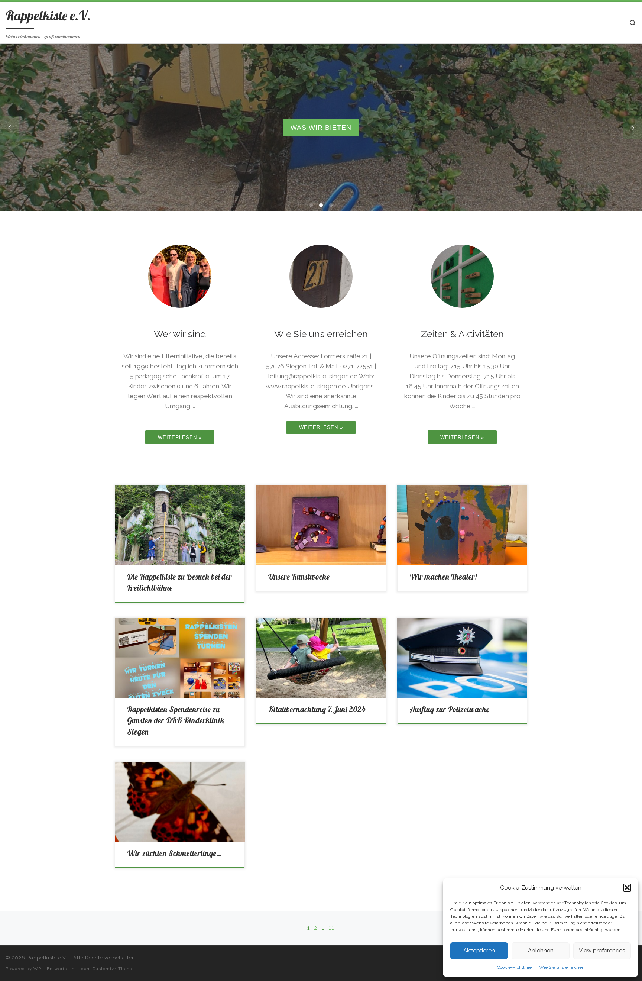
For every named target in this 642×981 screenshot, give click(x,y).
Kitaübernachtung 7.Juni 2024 (317, 709)
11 (331, 928)
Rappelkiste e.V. (47, 958)
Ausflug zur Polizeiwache (449, 709)
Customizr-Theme (113, 968)
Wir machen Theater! (443, 576)
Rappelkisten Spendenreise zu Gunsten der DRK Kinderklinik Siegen (175, 720)
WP (37, 968)
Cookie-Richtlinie (514, 967)
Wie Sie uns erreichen (561, 967)
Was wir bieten (321, 127)
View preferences (602, 950)
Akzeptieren (479, 950)
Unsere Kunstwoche (299, 576)
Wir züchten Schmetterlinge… (174, 853)
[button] (627, 887)
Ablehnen (541, 950)
